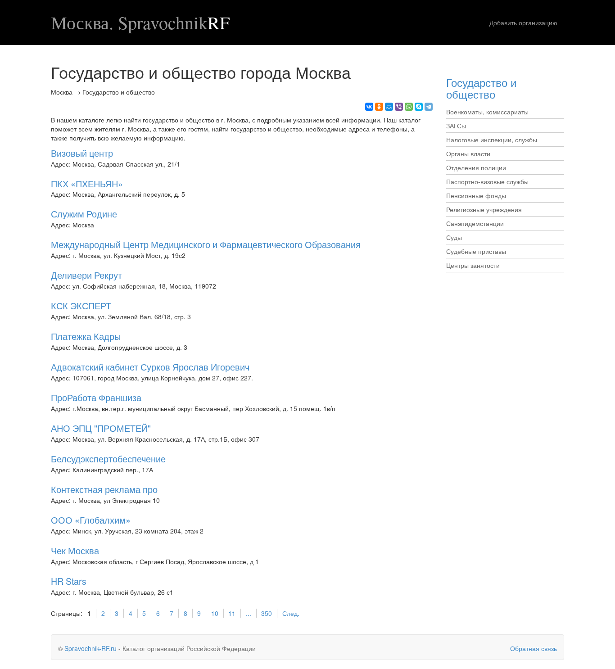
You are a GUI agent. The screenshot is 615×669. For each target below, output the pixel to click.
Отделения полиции (476, 167)
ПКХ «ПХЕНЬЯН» (87, 183)
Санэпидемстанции (475, 223)
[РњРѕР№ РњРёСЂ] (389, 107)
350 (266, 613)
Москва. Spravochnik (140, 22)
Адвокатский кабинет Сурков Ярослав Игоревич (150, 366)
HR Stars (68, 581)
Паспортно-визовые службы (487, 181)
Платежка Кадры (86, 336)
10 (214, 613)
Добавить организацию (523, 22)
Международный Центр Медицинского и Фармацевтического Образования (206, 244)
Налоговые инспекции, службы (491, 139)
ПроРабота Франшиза (96, 397)
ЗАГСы (456, 125)
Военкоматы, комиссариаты (487, 111)
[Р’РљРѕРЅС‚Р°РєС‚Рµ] (369, 107)
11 (231, 613)
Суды (454, 237)
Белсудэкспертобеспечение (108, 458)
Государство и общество (481, 88)
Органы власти (468, 153)
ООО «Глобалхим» (91, 519)
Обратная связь (533, 648)
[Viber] (399, 107)
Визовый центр (82, 152)
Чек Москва (75, 550)
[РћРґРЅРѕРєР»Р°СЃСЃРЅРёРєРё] (379, 107)
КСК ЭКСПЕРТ (81, 305)
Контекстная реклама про (104, 489)
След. (290, 613)
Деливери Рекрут (86, 274)
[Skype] (419, 107)
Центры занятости (473, 265)
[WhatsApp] (409, 107)
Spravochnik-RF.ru (90, 648)
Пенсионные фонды (476, 195)
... (248, 613)
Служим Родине (84, 213)
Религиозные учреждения (484, 209)
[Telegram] (429, 107)
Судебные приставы (476, 251)
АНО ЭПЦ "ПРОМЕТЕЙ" (101, 427)
